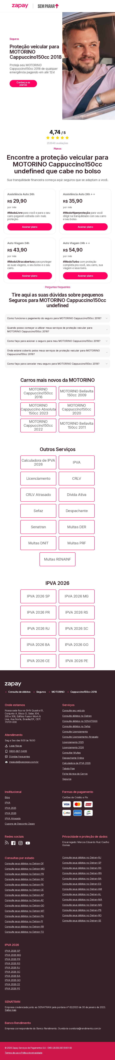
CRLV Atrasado (38, 494)
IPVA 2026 (10, 813)
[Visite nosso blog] (7, 843)
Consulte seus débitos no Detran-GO (24, 905)
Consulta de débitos (19, 691)
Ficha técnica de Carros (75, 773)
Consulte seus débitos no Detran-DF (24, 863)
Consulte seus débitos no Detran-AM (82, 889)
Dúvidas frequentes (19, 756)
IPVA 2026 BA (38, 644)
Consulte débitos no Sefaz (76, 726)
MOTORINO (58, 691)
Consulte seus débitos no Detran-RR (24, 926)
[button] (57, 318)
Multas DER (76, 527)
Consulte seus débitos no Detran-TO (24, 931)
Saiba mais (10, 1010)
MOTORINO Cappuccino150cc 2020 (76, 409)
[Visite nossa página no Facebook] (13, 843)
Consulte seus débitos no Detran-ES (81, 883)
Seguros (41, 691)
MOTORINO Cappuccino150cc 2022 (38, 425)
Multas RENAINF (57, 559)
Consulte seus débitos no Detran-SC (24, 879)
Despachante (77, 511)
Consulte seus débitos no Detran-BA (82, 878)
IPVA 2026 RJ (38, 628)
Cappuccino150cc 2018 (83, 691)
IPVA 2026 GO (76, 644)
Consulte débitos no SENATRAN (79, 721)
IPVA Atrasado (13, 818)
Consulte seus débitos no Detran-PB (81, 910)
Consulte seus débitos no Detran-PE (24, 884)
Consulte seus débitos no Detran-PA (24, 916)
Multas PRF (76, 543)
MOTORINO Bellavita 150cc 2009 (76, 393)
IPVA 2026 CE (38, 661)
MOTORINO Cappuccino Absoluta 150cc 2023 (38, 409)
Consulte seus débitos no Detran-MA (82, 899)
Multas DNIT (38, 543)
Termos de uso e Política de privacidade (23, 1053)
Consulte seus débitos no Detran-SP (81, 862)
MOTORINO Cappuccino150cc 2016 (38, 393)
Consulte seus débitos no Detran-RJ (81, 857)
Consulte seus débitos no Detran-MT (24, 911)
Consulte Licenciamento (75, 731)
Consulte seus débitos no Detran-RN (82, 873)
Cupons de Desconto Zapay (20, 823)
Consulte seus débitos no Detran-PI (24, 921)
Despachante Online (73, 758)
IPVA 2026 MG (76, 596)
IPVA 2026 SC (76, 628)
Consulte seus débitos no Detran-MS (82, 905)
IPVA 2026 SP (38, 596)
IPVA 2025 (10, 808)
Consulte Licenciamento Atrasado (80, 736)
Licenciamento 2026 (73, 747)
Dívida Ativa (76, 494)
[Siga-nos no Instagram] (20, 843)
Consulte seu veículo (73, 710)
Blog (7, 797)
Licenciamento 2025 (73, 742)
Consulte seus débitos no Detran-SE (81, 920)
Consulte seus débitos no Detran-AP (24, 895)
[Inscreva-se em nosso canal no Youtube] (27, 843)
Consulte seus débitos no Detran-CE (24, 889)
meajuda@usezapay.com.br (24, 762)
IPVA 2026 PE (76, 661)
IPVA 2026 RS (76, 612)
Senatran (38, 527)
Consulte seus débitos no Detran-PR (24, 874)
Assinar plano (29, 226)
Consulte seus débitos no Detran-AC (24, 900)
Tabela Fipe (68, 768)
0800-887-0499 (18, 751)
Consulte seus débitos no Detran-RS (81, 868)
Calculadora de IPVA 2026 (38, 462)
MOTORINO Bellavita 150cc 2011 (76, 425)
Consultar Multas (71, 752)
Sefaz (38, 511)
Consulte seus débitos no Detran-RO (82, 915)
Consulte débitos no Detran (77, 716)
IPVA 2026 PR (38, 612)
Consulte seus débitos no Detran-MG (25, 868)
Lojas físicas (15, 745)
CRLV (76, 478)
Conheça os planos (23, 83)
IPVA (76, 462)
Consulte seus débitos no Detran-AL (81, 894)
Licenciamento (38, 478)
